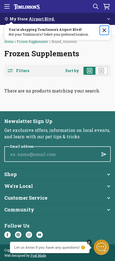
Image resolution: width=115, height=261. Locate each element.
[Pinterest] (18, 235)
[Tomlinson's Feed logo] (27, 6)
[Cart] (106, 6)
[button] (101, 247)
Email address (22, 146)
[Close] (104, 30)
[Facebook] (7, 235)
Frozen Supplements (32, 41)
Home (8, 41)
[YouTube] (39, 235)
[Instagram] (29, 235)
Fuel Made (38, 255)
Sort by (72, 71)
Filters (22, 71)
